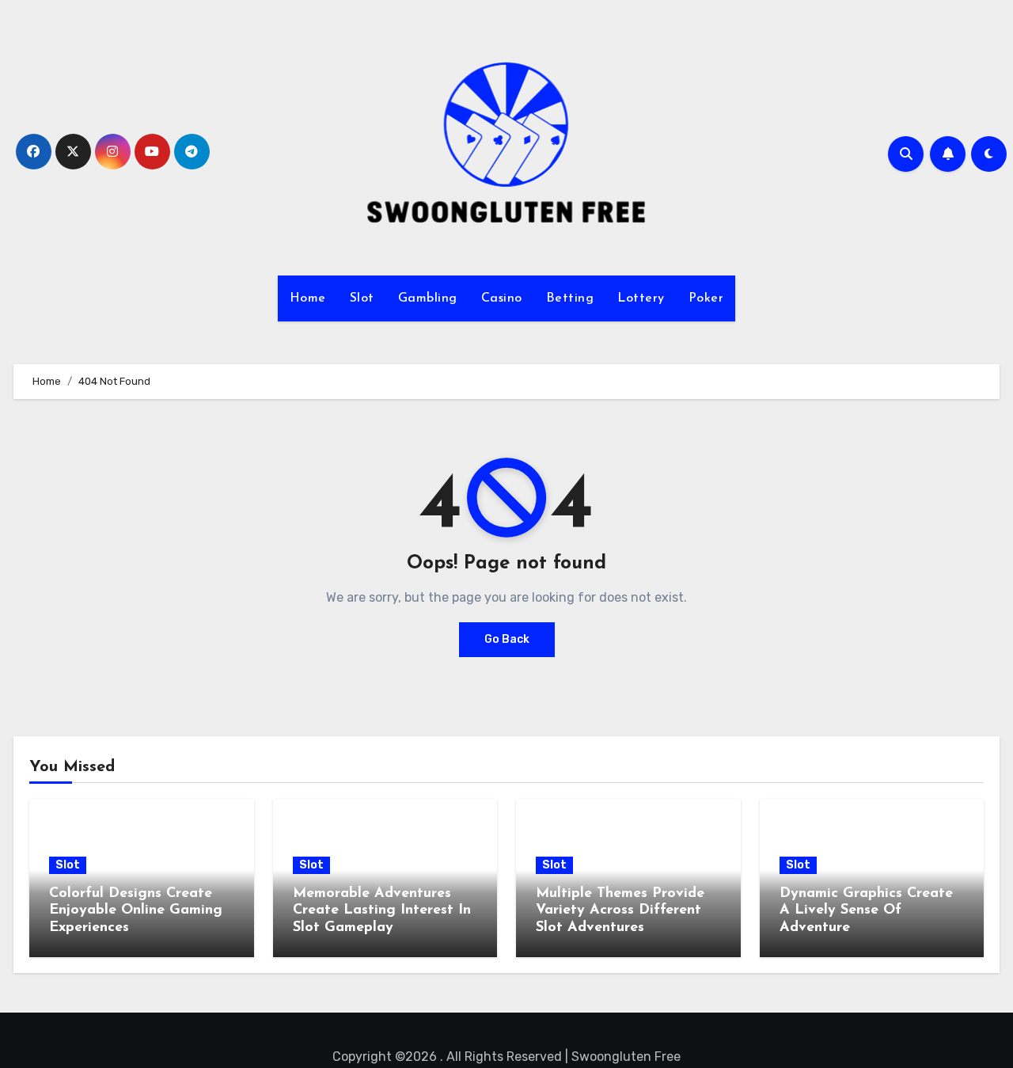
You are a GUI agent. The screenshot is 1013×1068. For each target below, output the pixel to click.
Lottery (641, 298)
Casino (501, 298)
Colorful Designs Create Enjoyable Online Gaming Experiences (135, 911)
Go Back (506, 639)
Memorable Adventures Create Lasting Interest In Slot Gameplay (382, 911)
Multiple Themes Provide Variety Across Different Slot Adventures (620, 911)
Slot (362, 298)
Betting (570, 298)
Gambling (427, 298)
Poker (706, 298)
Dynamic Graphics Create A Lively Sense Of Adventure (866, 911)
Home (308, 298)
